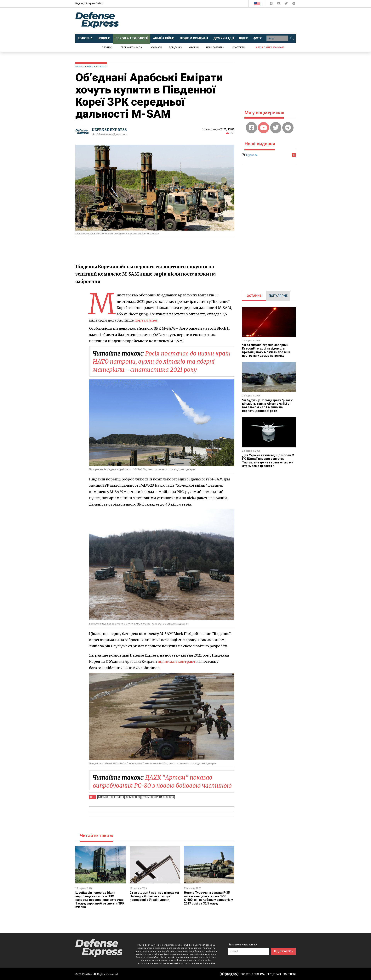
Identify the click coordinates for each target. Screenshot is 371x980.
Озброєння (133, 797)
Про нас (107, 47)
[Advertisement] (217, 20)
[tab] (254, 296)
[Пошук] (292, 38)
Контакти (238, 47)
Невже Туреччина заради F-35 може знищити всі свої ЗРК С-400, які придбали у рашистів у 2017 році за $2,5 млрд (208, 898)
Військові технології (111, 797)
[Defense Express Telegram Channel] (294, 4)
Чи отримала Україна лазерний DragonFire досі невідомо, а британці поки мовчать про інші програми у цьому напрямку (266, 350)
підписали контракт (177, 661)
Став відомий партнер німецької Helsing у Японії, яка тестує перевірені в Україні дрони (154, 896)
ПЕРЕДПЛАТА (274, 974)
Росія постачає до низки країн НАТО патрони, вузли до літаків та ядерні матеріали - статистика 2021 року (162, 361)
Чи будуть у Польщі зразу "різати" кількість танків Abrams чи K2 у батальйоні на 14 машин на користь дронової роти (268, 405)
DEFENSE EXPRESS (109, 129)
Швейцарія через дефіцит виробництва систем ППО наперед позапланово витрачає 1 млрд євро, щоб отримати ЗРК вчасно (99, 900)
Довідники (175, 47)
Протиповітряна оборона (158, 797)
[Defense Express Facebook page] (271, 4)
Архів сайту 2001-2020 (270, 47)
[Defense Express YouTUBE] (279, 4)
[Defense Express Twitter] (286, 4)
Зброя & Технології (97, 66)
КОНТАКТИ (289, 974)
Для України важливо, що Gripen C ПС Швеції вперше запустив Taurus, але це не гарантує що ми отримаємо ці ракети (268, 460)
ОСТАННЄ (254, 296)
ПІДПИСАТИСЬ (283, 951)
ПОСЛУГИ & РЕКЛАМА (253, 974)
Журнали (156, 47)
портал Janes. (146, 320)
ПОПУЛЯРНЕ (278, 296)
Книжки (194, 47)
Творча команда (131, 47)
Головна (79, 66)
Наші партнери (215, 47)
